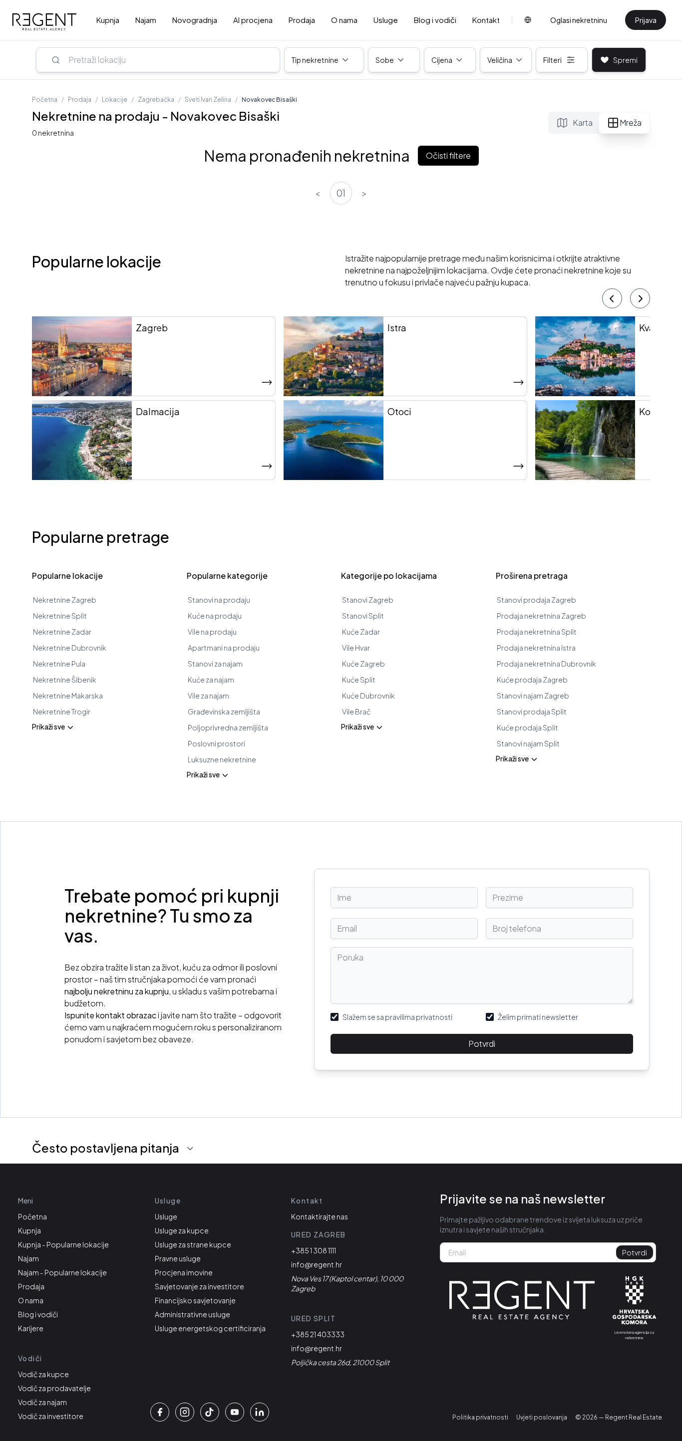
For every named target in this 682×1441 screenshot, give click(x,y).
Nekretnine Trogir (61, 711)
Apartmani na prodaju (224, 647)
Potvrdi (481, 1043)
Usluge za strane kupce (193, 1244)
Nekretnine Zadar (62, 631)
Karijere (30, 1328)
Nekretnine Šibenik (64, 679)
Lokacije (114, 99)
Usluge (385, 19)
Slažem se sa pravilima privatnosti (397, 1016)
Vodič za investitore (50, 1416)
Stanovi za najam (215, 663)
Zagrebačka (156, 99)
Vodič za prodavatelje (54, 1388)
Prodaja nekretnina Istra (536, 647)
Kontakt (486, 19)
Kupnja (107, 19)
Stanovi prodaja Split (532, 711)
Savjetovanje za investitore (199, 1286)
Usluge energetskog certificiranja (210, 1328)
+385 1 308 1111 (313, 1250)
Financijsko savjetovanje (195, 1300)
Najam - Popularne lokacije (62, 1272)
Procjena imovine (184, 1272)
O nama (344, 19)
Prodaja (302, 19)
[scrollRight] (640, 298)
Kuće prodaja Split (527, 727)
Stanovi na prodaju (219, 599)
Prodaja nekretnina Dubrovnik (546, 663)
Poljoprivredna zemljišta (228, 727)
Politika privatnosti (480, 1417)
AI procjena (253, 19)
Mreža (631, 122)
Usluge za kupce (182, 1230)
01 (341, 193)
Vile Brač (356, 711)
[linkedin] (259, 1412)
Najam (145, 19)
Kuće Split (358, 679)
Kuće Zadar (361, 631)
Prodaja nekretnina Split (537, 631)
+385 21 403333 (317, 1334)
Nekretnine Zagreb (64, 599)
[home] (44, 22)
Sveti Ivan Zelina (208, 99)
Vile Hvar (356, 647)
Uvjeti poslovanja (541, 1417)
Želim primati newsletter (538, 1016)
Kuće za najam (211, 679)
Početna (44, 99)
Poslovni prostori (216, 743)
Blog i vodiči (435, 19)
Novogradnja (194, 19)
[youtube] (234, 1412)
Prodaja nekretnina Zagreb (541, 615)
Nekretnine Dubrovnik (69, 647)
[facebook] (159, 1412)
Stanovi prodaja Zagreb (536, 599)
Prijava (646, 19)
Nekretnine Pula (59, 663)
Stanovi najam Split (528, 743)
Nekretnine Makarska (68, 695)
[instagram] (184, 1412)
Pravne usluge (178, 1258)
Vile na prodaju (212, 631)
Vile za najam (208, 695)
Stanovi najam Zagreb (533, 695)
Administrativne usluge (192, 1314)
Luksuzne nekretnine (222, 759)
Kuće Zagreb (363, 663)
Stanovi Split (363, 615)
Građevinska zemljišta (224, 711)
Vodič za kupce (43, 1374)
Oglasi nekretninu (578, 19)
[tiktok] (209, 1412)
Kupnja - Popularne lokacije (63, 1244)
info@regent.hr (316, 1264)
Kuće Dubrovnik (368, 695)
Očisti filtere (448, 155)
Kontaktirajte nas (319, 1216)
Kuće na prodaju (215, 615)
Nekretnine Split (60, 615)
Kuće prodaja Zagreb (532, 679)
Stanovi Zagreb (367, 599)
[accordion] (190, 1149)
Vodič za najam (42, 1402)
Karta (583, 122)
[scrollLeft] (612, 298)
